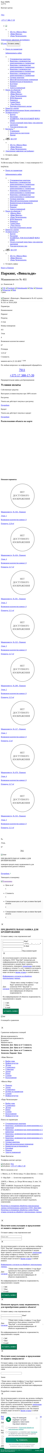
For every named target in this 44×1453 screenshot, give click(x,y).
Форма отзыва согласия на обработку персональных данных (21, 1211)
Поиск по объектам (13, 90)
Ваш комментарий (29, 951)
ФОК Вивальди (16, 98)
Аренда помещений (17, 88)
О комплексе (10, 1067)
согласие (6, 989)
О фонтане (9, 1069)
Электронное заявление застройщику (15, 40)
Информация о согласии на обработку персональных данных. (17, 977)
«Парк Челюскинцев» (18, 36)
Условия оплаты (11, 112)
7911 (2, 15)
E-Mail (26, 946)
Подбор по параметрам (14, 1091)
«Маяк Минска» (16, 34)
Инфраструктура (11, 1063)
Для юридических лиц (18, 127)
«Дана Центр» (15, 104)
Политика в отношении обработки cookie (17, 1210)
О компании (14, 131)
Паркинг (13, 86)
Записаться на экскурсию (19, 133)
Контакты (9, 129)
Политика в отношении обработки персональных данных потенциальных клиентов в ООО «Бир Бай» (21, 1207)
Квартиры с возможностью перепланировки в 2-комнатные (22, 62)
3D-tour (8, 1065)
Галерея (8, 1076)
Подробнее (5, 405)
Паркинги (14, 100)
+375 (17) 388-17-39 (17, 1166)
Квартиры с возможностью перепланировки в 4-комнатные (22, 70)
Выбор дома (10, 1061)
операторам (27, 966)
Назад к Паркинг (7, 268)
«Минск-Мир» (15, 92)
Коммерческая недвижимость (21, 82)
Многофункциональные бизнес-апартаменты (22, 110)
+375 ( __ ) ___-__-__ (32, 944)
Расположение (11, 1078)
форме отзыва (20, 972)
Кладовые (14, 84)
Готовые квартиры (17, 77)
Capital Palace (15, 102)
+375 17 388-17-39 (8, 20)
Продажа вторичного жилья (20, 106)
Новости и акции (12, 108)
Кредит (13, 114)
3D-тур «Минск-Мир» (18, 32)
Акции (8, 1071)
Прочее (13, 135)
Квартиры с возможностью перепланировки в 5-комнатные (22, 74)
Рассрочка (14, 117)
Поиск (7, 1073)
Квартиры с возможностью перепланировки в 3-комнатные (22, 66)
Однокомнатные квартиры (20, 59)
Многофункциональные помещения (24, 80)
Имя (26, 941)
